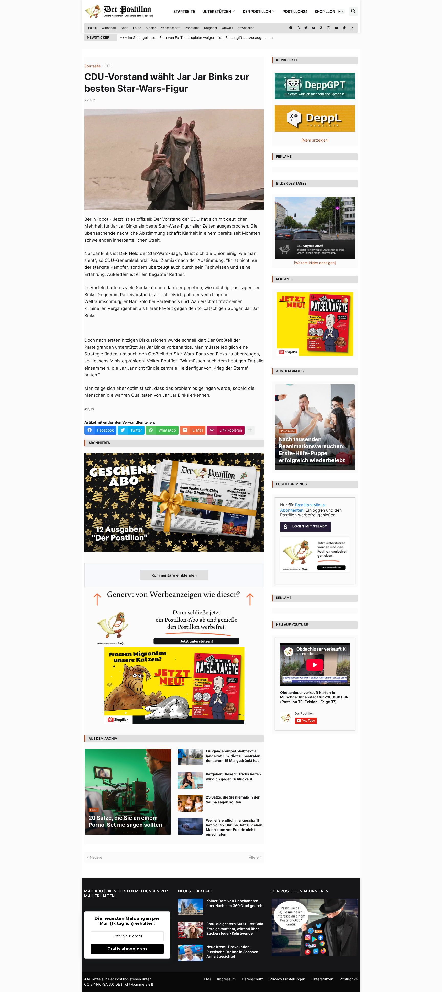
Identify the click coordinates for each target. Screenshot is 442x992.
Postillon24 (295, 11)
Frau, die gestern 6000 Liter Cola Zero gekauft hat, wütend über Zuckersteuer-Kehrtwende (234, 928)
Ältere (254, 857)
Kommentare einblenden (174, 575)
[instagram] (328, 28)
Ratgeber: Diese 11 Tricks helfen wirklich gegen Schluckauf (233, 776)
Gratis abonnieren (127, 948)
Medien (151, 28)
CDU (108, 66)
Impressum (226, 979)
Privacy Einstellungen (287, 979)
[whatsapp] (298, 28)
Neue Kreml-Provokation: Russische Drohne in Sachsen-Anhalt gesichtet (233, 951)
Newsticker (245, 28)
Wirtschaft (109, 28)
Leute (137, 28)
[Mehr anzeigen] (250, 430)
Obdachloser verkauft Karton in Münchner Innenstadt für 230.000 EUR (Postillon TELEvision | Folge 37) (314, 697)
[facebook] (290, 28)
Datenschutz (252, 979)
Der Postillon (257, 11)
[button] (341, 11)
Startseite (184, 11)
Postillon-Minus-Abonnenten (303, 507)
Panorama (192, 28)
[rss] (352, 28)
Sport (124, 28)
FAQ (207, 979)
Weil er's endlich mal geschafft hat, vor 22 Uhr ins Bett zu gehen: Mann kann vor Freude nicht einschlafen (234, 827)
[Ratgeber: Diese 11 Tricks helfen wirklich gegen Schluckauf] (190, 780)
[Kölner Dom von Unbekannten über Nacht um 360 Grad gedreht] (190, 907)
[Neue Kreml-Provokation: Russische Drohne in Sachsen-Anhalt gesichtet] (190, 953)
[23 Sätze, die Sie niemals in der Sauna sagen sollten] (190, 803)
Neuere (96, 857)
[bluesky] (313, 27)
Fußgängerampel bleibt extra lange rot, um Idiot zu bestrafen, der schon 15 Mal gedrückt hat (233, 755)
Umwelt (227, 28)
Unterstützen (216, 11)
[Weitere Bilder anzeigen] (315, 263)
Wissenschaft (170, 28)
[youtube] (336, 28)
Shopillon (325, 11)
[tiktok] (344, 28)
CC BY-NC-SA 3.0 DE (102, 984)
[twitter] (305, 28)
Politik (92, 28)
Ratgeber (210, 28)
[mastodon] (321, 28)
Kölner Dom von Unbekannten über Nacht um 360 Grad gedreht (235, 903)
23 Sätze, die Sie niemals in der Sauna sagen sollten (233, 799)
